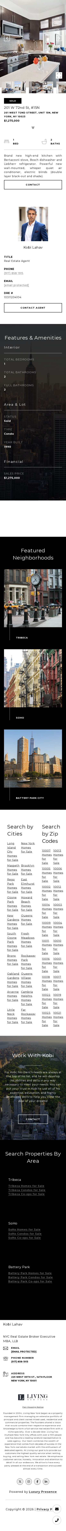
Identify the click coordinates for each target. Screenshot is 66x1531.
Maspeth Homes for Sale (13, 869)
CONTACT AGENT (33, 307)
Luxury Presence (43, 1492)
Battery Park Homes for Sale (30, 1273)
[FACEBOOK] (37, 1481)
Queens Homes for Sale (26, 919)
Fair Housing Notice (33, 1407)
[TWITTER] (20, 1481)
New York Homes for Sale (28, 847)
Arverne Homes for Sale (13, 996)
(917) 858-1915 (19, 1361)
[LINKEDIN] (46, 1481)
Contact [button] (33, 184)
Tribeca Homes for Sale (26, 1185)
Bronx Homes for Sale (12, 960)
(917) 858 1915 (13, 273)
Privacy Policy (48, 1509)
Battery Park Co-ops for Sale (30, 1281)
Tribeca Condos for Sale (26, 1190)
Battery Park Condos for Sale (30, 1277)
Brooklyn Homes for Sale (27, 869)
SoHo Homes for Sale (24, 1229)
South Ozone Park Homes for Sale (12, 942)
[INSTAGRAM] (28, 1481)
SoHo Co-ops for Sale (24, 1237)
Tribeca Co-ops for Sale (26, 1194)
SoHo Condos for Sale (25, 1233)
